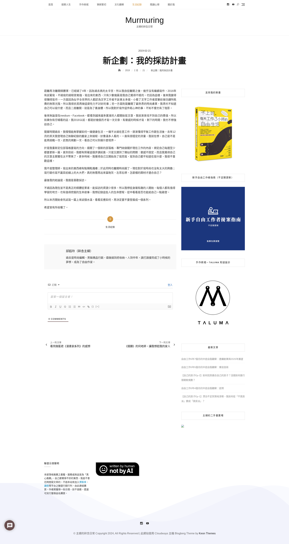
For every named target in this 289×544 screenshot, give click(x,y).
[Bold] (51, 307)
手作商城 (83, 4)
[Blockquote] (79, 307)
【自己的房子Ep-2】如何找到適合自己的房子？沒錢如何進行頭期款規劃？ (213, 377)
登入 (169, 285)
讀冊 (46, 485)
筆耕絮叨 (101, 4)
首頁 (50, 4)
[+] (97, 306)
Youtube (233, 4)
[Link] (88, 307)
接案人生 (66, 4)
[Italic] (55, 307)
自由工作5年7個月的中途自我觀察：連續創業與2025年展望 (212, 359)
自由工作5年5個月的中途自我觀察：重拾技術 (204, 367)
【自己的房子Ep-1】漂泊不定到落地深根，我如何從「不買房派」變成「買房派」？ (213, 398)
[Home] (119, 70)
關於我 (171, 4)
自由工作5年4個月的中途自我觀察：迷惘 (202, 388)
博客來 (82, 482)
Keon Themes (207, 533)
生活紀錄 (137, 4)
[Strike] (65, 307)
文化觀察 (119, 4)
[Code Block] (83, 307)
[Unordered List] (74, 307)
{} (93, 306)
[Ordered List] (69, 307)
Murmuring (144, 20)
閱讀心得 (154, 4)
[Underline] (60, 307)
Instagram (228, 4)
